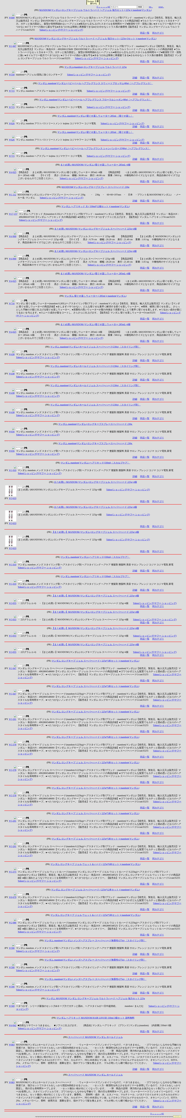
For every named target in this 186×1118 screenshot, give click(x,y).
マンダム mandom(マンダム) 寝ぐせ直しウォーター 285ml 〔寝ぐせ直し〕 (95, 116)
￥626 (12, 123)
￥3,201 (12, 719)
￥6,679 (12, 897)
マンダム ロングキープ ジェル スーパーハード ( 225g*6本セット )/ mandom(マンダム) (95, 737)
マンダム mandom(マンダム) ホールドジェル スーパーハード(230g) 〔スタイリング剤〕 (95, 347)
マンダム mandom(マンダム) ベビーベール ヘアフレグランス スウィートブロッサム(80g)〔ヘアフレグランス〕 (95, 83)
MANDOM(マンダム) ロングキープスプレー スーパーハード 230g (95, 187)
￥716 (12, 303)
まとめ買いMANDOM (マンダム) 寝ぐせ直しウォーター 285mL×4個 (95, 164)
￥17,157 (13, 214)
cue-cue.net (161, 6)
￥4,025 (12, 172)
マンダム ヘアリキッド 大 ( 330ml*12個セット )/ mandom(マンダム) (95, 206)
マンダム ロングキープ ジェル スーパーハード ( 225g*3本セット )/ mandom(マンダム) (95, 661)
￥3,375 (12, 872)
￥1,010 (12, 470)
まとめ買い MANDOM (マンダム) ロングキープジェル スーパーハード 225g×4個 (95, 482)
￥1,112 (12, 194)
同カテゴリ (158, 33)
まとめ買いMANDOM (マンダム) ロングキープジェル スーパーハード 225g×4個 (95, 229)
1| (97, 7)
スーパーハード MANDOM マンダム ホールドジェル (95, 1037)
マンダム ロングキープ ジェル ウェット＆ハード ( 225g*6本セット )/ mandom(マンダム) (95, 864)
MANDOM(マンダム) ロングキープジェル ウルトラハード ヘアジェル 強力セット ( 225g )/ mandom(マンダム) (95, 10)
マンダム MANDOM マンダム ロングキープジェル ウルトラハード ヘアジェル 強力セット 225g (95, 998)
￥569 (12, 1006)
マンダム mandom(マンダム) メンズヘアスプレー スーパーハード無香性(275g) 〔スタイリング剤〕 (95, 940)
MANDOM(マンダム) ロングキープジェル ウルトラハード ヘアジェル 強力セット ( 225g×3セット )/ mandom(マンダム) (95, 38)
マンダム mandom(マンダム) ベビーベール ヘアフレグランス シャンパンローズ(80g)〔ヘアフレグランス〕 (95, 148)
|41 (108, 7)
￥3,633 (12, 498)
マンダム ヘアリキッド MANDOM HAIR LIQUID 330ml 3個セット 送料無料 (95, 1018)
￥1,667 (12, 46)
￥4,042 (12, 1025)
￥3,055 (12, 603)
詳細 (135, 77)
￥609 (12, 17)
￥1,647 (12, 668)
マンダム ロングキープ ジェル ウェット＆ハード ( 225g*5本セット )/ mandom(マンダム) (95, 915)
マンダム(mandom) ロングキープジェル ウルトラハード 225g (95, 67)
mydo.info (151, 7)
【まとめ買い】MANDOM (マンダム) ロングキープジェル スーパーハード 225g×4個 (95, 532)
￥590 (12, 948)
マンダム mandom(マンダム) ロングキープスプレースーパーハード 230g (95, 424)
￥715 (12, 91)
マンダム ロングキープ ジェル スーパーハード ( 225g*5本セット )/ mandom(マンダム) (95, 711)
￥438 (12, 354)
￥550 (12, 74)
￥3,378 (12, 744)
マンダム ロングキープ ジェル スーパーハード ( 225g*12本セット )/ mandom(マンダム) (95, 889)
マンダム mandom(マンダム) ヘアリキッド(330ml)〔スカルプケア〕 (95, 462)
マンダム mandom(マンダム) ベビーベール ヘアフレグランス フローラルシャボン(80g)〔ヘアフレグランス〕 (95, 99)
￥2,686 (12, 922)
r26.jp (150, 6)
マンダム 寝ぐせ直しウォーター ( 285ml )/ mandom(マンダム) (95, 296)
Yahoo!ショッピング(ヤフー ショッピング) (61, 30)
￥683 (12, 1044)
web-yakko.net (161, 7)
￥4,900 (12, 236)
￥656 (12, 431)
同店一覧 (144, 33)
